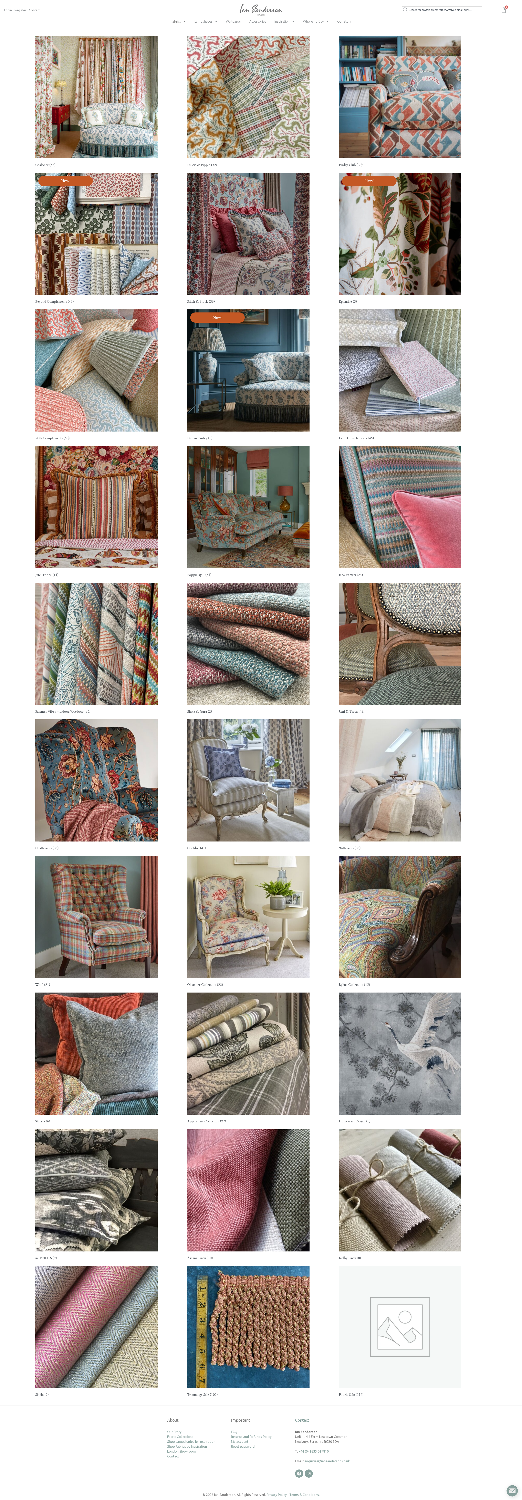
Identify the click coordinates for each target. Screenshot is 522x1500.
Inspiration (282, 21)
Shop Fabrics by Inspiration (187, 1446)
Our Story (344, 21)
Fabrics (176, 21)
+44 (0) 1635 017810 (314, 1451)
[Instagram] (309, 1473)
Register (20, 10)
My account (239, 1441)
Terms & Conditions (304, 1495)
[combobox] (442, 9)
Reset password (243, 1446)
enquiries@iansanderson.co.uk (327, 1461)
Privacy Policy (277, 1495)
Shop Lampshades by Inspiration (191, 1441)
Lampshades (203, 21)
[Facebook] (299, 1473)
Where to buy (313, 21)
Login (8, 10)
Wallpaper (233, 21)
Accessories (257, 21)
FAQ (234, 1432)
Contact (34, 10)
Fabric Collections (180, 1437)
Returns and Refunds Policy (251, 1437)
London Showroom (181, 1451)
